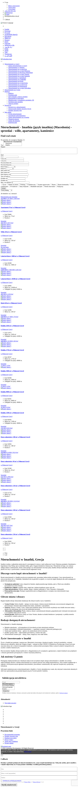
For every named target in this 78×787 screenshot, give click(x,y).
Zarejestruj (6, 691)
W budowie (13, 186)
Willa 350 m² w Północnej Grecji (11, 232)
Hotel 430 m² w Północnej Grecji (11, 303)
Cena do (3, 161)
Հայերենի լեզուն (11, 34)
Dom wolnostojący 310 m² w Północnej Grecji (15, 485)
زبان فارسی (8, 47)
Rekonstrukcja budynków (16, 98)
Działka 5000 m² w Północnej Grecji (12, 371)
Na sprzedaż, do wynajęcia (9, 140)
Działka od (4, 178)
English (7, 29)
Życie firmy (11, 9)
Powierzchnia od (6, 163)
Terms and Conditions (11, 741)
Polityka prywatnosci (64, 692)
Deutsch (7, 40)
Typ (2, 145)
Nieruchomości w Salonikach (17, 78)
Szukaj (3, 188)
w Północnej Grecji (6, 211)
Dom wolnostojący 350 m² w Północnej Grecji (15, 534)
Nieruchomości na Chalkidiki (17, 79)
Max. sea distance (6, 182)
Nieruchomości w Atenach (16, 67)
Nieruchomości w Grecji (12, 64)
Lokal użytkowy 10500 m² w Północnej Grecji (15, 279)
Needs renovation (49, 186)
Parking (23, 184)
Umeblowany (31, 184)
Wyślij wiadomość (9, 785)
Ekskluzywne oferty (11, 738)
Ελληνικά (7, 31)
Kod (2, 155)
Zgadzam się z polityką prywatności (12, 780)
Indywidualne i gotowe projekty (18, 97)
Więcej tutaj (27, 751)
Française (7, 43)
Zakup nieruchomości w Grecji (17, 66)
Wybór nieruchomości (15, 114)
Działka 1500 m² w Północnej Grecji (12, 413)
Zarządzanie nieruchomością (16, 115)
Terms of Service (36, 782)
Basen (54, 184)
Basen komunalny (63, 184)
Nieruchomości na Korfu (15, 81)
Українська (8, 54)
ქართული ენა (9, 45)
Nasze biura (12, 7)
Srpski (6, 50)
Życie (4, 184)
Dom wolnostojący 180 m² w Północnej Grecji (15, 437)
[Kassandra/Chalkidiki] (8, 686)
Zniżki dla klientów (14, 121)
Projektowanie (12, 95)
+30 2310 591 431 (10, 11)
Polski (6, 49)
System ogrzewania (44, 184)
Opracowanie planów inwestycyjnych (19, 109)
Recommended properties (12, 734)
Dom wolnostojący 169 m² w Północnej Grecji (15, 510)
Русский (7, 33)
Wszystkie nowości (10, 703)
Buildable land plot (36, 186)
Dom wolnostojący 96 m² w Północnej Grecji (15, 461)
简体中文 (8, 38)
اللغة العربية (8, 56)
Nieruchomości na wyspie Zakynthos (19, 88)
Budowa (7, 91)
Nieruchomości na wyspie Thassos (18, 74)
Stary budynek (24, 186)
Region (3, 147)
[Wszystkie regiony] (8, 684)
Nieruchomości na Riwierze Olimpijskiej (20, 72)
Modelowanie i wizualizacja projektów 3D (21, 100)
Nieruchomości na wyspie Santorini (19, 76)
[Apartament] (13, 143)
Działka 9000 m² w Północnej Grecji (12, 392)
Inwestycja (8, 105)
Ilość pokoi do (5, 172)
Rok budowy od (6, 174)
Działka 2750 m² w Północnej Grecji (12, 350)
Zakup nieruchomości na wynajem (18, 117)
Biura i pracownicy (14, 6)
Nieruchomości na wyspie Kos (17, 69)
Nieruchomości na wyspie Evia (17, 84)
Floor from (4, 167)
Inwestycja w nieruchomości (16, 107)
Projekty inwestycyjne (15, 110)
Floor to (3, 168)
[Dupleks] (13, 145)
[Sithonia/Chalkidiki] (8, 687)
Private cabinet (9, 743)
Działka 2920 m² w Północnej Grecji (12, 326)
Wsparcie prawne (13, 119)
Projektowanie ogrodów (15, 102)
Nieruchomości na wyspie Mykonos (19, 71)
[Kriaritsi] (8, 689)
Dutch (6, 42)
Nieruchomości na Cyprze (12, 90)
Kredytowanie (12, 122)
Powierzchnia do (6, 165)
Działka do (4, 180)
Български (8, 36)
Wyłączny (60, 186)
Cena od (3, 159)
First (6, 553)
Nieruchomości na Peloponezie (17, 86)
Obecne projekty (13, 103)
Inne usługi (8, 112)
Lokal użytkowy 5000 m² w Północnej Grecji (15, 256)
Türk (6, 52)
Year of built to (5, 176)
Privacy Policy (9, 740)
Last (6, 555)
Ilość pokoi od (5, 170)
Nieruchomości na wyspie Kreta (18, 83)
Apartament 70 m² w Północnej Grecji (13, 207)
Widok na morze (13, 184)
